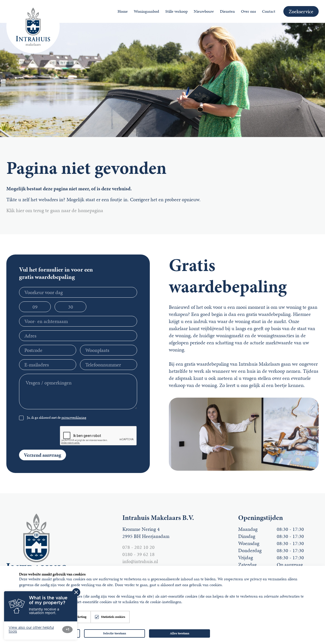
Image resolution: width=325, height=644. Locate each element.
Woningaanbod (146, 11)
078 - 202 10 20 (138, 547)
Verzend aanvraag (42, 455)
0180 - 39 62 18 (138, 554)
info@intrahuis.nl (140, 561)
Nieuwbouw (204, 11)
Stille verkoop (176, 11)
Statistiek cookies (113, 617)
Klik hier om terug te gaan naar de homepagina (54, 210)
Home (123, 11)
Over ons (248, 11)
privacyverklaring (73, 417)
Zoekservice (301, 11)
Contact (268, 11)
